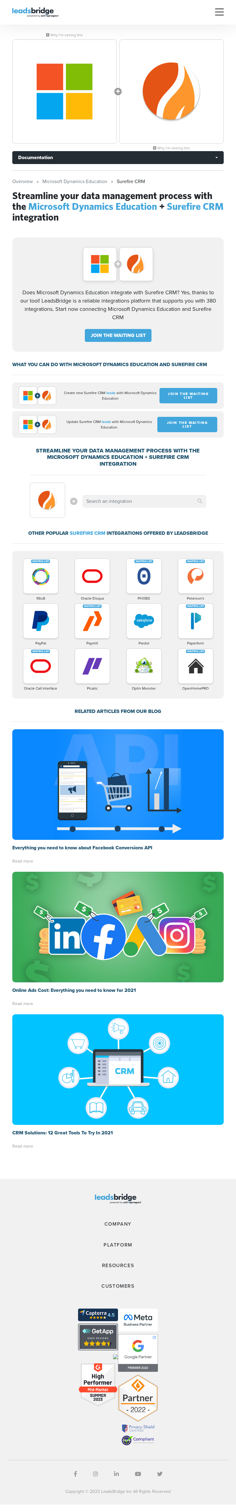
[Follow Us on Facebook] (75, 1474)
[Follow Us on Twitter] (160, 1474)
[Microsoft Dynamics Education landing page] (64, 91)
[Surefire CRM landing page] (171, 91)
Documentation (35, 157)
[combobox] (144, 501)
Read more (22, 861)
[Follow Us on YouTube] (138, 1474)
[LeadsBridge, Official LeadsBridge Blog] (35, 11)
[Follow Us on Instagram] (95, 1474)
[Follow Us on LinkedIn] (116, 1474)
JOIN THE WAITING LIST (118, 335)
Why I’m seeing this (66, 35)
